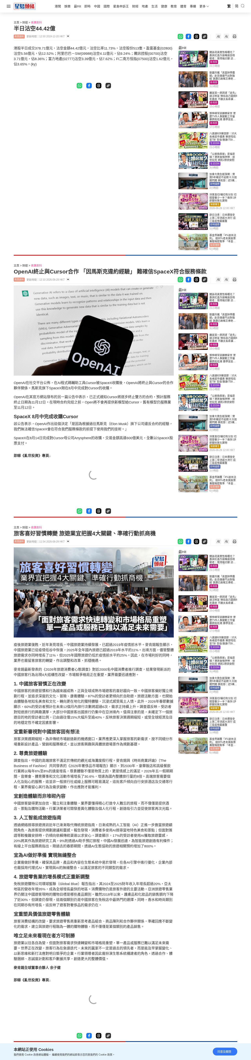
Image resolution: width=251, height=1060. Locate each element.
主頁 (16, 22)
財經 (25, 22)
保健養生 (215, 204)
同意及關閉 (224, 1051)
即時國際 (215, 184)
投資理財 (215, 245)
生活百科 (215, 143)
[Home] (24, 6)
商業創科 (36, 22)
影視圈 (213, 62)
